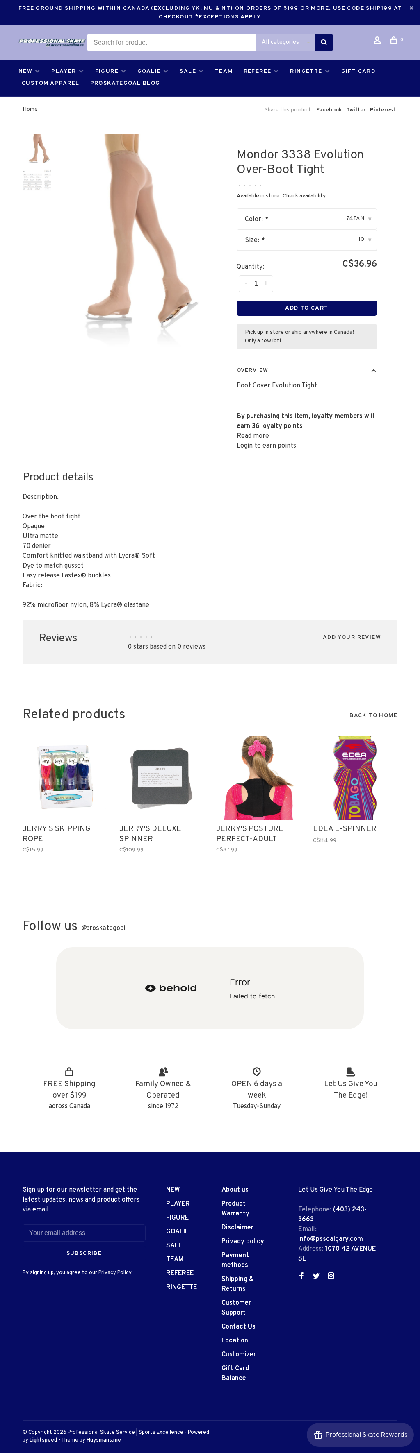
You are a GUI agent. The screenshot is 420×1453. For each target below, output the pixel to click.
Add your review (352, 637)
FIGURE (107, 71)
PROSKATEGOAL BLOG (125, 83)
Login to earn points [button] (266, 446)
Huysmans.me (104, 1440)
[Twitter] (316, 1277)
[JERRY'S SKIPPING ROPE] (65, 778)
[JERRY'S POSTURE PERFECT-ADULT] (258, 778)
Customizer (238, 1355)
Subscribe (84, 1253)
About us (235, 1190)
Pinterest (382, 109)
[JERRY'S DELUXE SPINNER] (161, 778)
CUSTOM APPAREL (51, 83)
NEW (25, 71)
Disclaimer (237, 1228)
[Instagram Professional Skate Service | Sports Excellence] (331, 1277)
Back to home (373, 715)
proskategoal (103, 928)
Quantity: (250, 267)
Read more (253, 436)
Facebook (329, 109)
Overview (252, 370)
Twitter (356, 109)
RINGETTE (306, 71)
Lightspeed (43, 1440)
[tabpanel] (128, 246)
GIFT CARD (358, 71)
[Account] (378, 41)
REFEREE (258, 71)
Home (30, 109)
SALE (188, 71)
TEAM (224, 71)
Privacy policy (242, 1242)
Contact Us (238, 1327)
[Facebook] (301, 1277)
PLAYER (63, 71)
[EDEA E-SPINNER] (355, 778)
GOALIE (149, 71)
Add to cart (306, 308)
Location (234, 1341)
